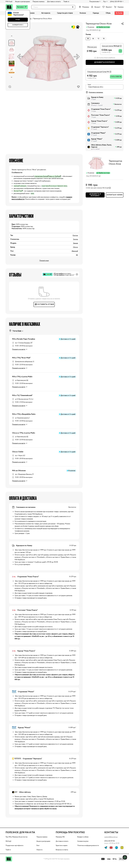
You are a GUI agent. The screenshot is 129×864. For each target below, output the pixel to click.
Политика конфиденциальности (88, 845)
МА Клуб (9, 1)
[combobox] (104, 86)
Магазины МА (60, 837)
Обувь (108, 13)
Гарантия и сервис (62, 845)
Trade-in (66, 1)
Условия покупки (82, 841)
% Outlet (119, 13)
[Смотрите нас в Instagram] (121, 847)
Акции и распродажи (22, 1)
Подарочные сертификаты (14, 845)
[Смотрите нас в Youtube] (111, 847)
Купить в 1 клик (115, 195)
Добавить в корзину (104, 62)
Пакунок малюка (38, 1)
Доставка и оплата (54, 1)
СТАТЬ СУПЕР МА (116, 76)
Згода (18, 19)
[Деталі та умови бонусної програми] (120, 46)
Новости (39, 850)
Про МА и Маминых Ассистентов (16, 837)
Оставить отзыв (45, 304)
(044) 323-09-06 (116, 2)
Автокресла (45, 13)
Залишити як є (17, 25)
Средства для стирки (65, 13)
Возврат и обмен (82, 837)
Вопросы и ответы (62, 850)
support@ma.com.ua (110, 837)
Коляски (83, 13)
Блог (38, 845)
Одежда (96, 13)
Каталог (20, 7)
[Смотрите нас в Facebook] (116, 847)
